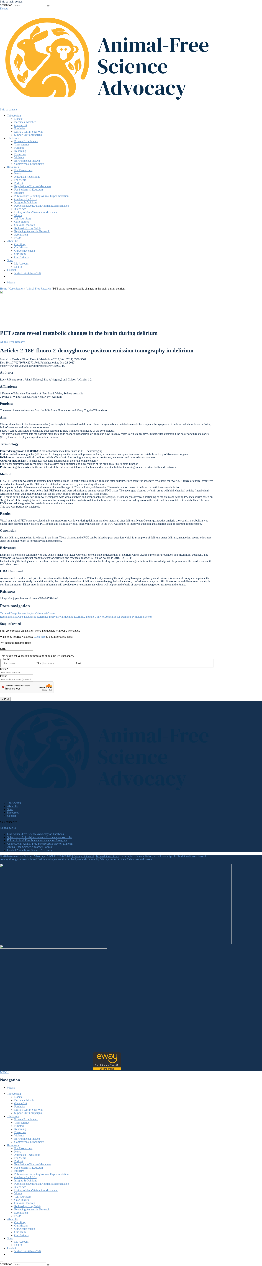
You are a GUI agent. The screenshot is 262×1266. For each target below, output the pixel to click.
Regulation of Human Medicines (32, 186)
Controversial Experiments (29, 163)
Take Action (14, 115)
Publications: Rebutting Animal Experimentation (41, 195)
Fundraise (19, 128)
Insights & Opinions (25, 202)
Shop (10, 260)
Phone (3, 675)
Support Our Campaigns (28, 134)
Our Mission (21, 247)
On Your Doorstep (24, 224)
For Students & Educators (28, 189)
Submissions (21, 234)
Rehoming (20, 150)
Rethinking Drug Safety (27, 228)
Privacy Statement (83, 856)
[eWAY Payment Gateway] (107, 1069)
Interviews (20, 208)
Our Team (20, 253)
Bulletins (19, 192)
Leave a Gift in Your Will (28, 131)
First (39, 663)
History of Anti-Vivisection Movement (36, 212)
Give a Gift (20, 125)
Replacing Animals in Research (32, 231)
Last (78, 663)
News (17, 173)
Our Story (19, 244)
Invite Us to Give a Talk (27, 273)
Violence (19, 157)
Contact (11, 269)
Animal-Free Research (38, 288)
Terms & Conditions (107, 856)
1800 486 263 (8, 827)
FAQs (17, 237)
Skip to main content (11, 1)
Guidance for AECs (25, 199)
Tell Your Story (22, 218)
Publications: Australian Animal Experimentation (41, 205)
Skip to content (8, 109)
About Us (12, 241)
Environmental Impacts (27, 160)
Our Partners (21, 257)
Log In (18, 266)
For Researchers (23, 170)
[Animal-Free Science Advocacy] (107, 106)
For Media (20, 179)
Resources (13, 167)
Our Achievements (24, 250)
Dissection (20, 154)
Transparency (21, 144)
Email (4, 669)
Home (3, 288)
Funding (19, 147)
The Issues (13, 138)
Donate (4, 8)
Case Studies (21, 221)
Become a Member (25, 121)
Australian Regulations (27, 176)
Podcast (18, 183)
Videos (18, 215)
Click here (39, 636)
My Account (21, 263)
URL (3, 648)
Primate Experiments (26, 141)
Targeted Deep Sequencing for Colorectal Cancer (27, 613)
